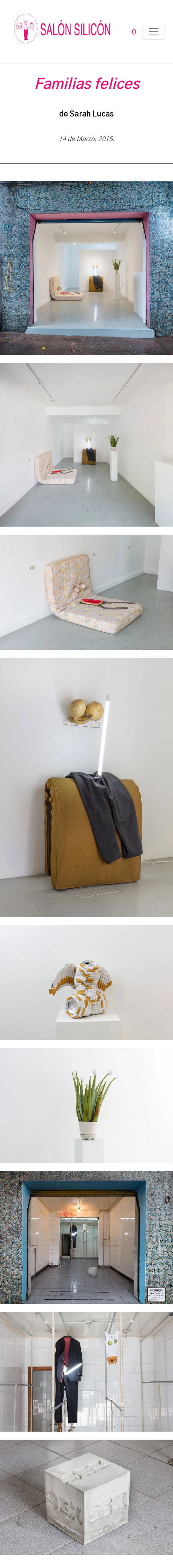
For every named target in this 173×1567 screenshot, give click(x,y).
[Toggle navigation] (153, 32)
